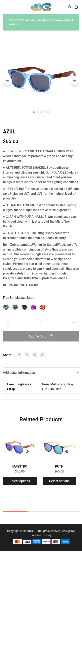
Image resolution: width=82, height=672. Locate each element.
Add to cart (37, 336)
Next (74, 80)
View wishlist (64, 20)
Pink (51, 389)
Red (58, 389)
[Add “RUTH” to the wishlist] (67, 442)
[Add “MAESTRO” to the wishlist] (27, 442)
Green (45, 384)
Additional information (19, 372)
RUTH (59, 466)
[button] (6, 307)
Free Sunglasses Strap (18, 298)
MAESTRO (19, 466)
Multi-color (57, 384)
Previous (7, 80)
